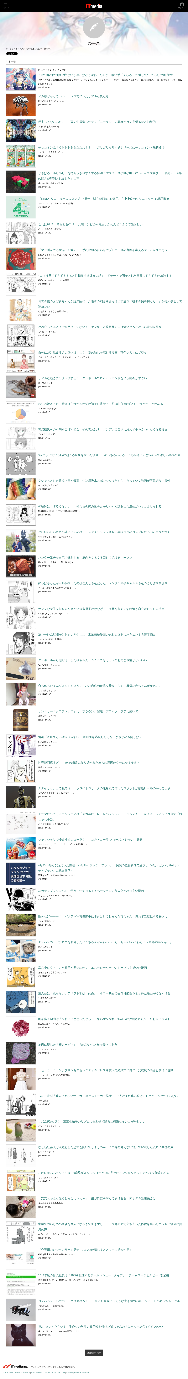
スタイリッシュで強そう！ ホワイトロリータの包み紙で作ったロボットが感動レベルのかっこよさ (104, 788)
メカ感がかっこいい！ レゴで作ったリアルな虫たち (73, 96)
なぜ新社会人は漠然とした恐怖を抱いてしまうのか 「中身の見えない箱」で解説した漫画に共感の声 (105, 1147)
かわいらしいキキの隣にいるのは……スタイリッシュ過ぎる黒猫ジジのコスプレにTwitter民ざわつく (104, 532)
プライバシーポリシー (51, 1373)
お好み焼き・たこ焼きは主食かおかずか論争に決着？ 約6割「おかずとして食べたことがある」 (102, 403)
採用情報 (77, 1373)
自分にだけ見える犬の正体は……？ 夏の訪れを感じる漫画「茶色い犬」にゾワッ (92, 352)
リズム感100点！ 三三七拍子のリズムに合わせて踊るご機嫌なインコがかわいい (91, 1121)
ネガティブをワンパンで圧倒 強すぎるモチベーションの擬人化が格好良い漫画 (91, 890)
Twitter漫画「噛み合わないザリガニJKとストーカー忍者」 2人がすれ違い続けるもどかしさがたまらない (108, 1095)
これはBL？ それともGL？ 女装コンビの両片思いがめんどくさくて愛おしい (90, 224)
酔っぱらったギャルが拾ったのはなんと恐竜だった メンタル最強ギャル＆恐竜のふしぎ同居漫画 (102, 583)
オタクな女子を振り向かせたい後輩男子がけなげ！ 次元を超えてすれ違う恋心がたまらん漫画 (101, 608)
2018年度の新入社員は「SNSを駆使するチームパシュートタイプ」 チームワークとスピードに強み (104, 1275)
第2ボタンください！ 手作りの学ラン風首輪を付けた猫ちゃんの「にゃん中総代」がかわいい (100, 1326)
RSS (63, 1373)
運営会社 (69, 1373)
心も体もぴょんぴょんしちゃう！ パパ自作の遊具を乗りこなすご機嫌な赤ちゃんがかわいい (100, 685)
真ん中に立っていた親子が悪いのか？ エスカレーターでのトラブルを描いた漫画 (92, 967)
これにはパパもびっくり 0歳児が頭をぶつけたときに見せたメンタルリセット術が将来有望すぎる (103, 1172)
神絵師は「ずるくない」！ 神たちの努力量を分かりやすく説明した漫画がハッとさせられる (100, 506)
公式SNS (18, 1373)
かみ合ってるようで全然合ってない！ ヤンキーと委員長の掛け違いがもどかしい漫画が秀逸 (100, 327)
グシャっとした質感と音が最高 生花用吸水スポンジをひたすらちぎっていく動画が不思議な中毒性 (104, 480)
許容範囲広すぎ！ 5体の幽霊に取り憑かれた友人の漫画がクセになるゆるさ (89, 762)
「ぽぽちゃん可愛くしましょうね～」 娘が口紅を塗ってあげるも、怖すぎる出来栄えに (97, 1198)
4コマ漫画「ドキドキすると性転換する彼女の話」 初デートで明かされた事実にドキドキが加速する (105, 275)
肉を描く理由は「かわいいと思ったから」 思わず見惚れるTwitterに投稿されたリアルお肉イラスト (104, 1019)
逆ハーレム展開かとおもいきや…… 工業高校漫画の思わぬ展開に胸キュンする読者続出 (97, 634)
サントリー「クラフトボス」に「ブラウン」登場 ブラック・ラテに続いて (88, 711)
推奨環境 (85, 1373)
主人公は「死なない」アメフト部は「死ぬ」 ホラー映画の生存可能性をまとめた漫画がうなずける (104, 993)
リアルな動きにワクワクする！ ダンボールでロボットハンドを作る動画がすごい (92, 378)
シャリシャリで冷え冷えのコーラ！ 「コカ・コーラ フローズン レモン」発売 (90, 839)
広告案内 (26, 1373)
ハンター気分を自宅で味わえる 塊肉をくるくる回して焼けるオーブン (85, 557)
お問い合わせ (36, 1373)
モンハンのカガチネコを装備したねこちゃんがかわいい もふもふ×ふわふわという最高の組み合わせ (105, 942)
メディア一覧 (8, 1373)
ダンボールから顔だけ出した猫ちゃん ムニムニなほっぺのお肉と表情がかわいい (92, 660)
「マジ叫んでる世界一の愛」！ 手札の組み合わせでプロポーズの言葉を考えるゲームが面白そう (102, 250)
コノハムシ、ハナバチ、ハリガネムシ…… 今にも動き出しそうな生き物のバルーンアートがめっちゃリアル (109, 1301)
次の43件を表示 (94, 1353)
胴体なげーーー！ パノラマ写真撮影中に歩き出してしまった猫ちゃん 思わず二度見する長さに (102, 916)
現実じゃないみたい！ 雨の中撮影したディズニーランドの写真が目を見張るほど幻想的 (97, 121)
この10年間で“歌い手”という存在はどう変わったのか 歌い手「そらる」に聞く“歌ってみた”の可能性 (105, 75)
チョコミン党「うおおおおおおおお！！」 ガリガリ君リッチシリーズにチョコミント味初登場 (101, 147)
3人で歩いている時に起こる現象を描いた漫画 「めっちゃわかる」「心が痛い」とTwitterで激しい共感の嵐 (109, 455)
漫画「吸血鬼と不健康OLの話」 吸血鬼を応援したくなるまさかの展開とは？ (90, 737)
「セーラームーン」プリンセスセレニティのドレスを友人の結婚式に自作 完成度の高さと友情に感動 (105, 1070)
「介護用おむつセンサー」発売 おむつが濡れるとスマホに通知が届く (85, 1249)
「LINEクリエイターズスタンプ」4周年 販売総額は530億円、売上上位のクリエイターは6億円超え (104, 198)
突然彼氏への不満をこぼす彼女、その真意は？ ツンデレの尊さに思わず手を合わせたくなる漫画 (102, 429)
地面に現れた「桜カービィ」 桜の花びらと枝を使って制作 (78, 1044)
